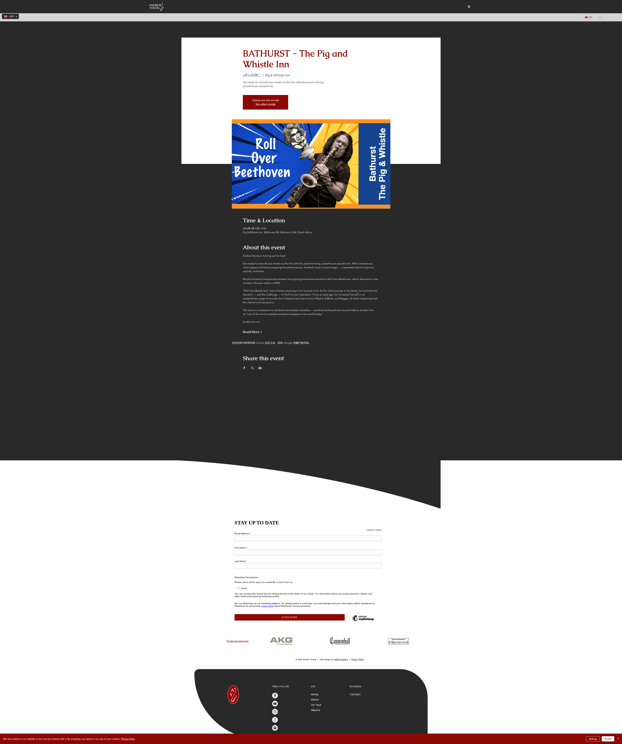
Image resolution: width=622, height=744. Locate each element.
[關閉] (618, 738)
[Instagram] (275, 712)
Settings (593, 738)
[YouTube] (275, 703)
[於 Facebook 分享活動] (244, 367)
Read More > (252, 332)
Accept (608, 738)
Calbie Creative (341, 659)
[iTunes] (275, 720)
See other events (265, 104)
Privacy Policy (357, 659)
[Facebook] (275, 695)
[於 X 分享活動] (252, 367)
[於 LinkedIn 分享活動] (260, 367)
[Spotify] (275, 728)
